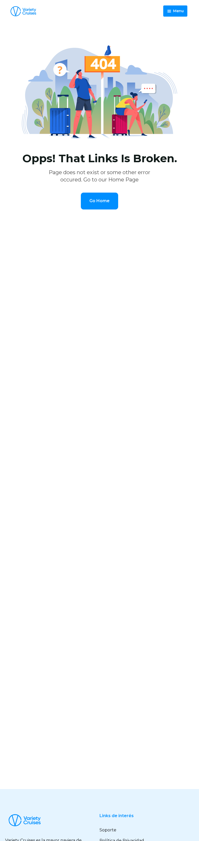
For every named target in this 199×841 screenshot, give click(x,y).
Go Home (99, 200)
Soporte (108, 830)
